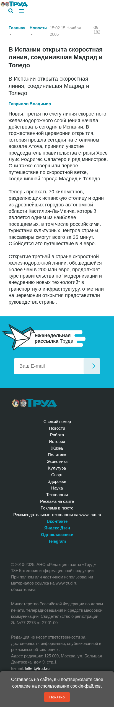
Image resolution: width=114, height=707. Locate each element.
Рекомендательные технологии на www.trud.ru (57, 514)
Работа (57, 434)
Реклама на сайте (57, 501)
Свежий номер (57, 421)
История (57, 441)
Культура (57, 468)
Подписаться (92, 366)
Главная (17, 27)
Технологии (57, 494)
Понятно (57, 697)
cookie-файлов (85, 686)
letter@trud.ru (37, 668)
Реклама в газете (57, 508)
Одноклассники (57, 534)
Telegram (57, 541)
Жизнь (57, 448)
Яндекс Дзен (57, 528)
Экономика (57, 461)
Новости (38, 27)
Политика (57, 454)
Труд (34, 403)
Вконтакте (57, 521)
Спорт (57, 474)
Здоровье (57, 481)
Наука (57, 488)
